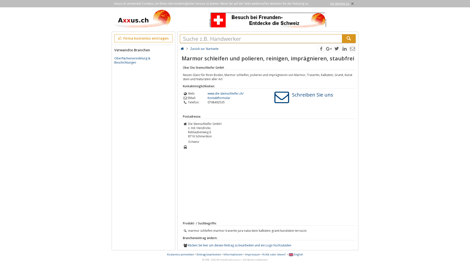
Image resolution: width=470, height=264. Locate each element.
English (298, 254)
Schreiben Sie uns (312, 94)
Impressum (252, 254)
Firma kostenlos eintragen (145, 38)
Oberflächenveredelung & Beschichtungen (132, 60)
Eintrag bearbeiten (209, 254)
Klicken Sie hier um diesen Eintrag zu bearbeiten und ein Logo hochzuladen (239, 245)
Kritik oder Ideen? (274, 254)
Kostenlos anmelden (180, 254)
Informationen (233, 254)
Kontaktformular (219, 98)
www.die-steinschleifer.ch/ (226, 93)
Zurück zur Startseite (204, 49)
